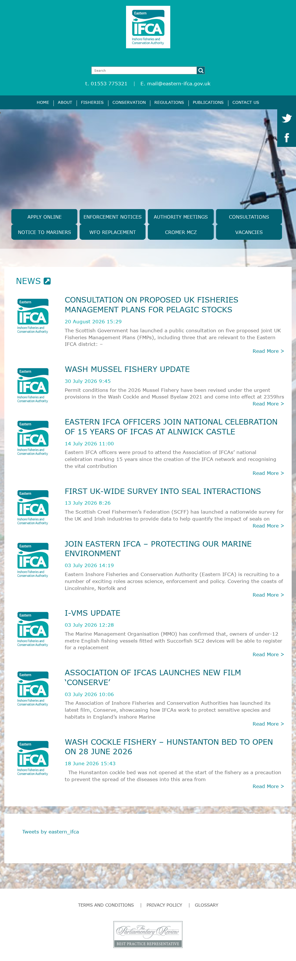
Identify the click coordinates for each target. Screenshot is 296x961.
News (30, 281)
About (65, 102)
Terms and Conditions (106, 904)
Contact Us (245, 102)
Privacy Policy (164, 904)
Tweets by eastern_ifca (50, 832)
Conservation (129, 102)
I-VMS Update (92, 612)
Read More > (268, 351)
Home (43, 102)
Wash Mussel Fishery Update (127, 368)
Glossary (206, 904)
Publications (208, 102)
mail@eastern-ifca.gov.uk (178, 83)
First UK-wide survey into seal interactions (163, 490)
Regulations (169, 102)
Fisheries (92, 102)
